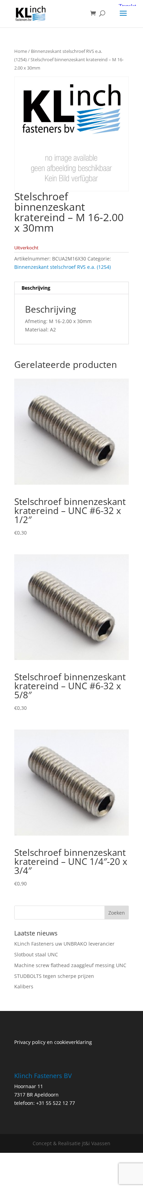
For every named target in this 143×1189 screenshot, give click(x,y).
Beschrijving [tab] (36, 287)
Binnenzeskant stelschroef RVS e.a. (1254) (62, 267)
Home (20, 51)
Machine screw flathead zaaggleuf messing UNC (70, 965)
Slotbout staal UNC (36, 954)
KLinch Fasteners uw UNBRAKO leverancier (64, 943)
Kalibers (23, 986)
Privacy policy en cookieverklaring (53, 1042)
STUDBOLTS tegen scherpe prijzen (54, 976)
